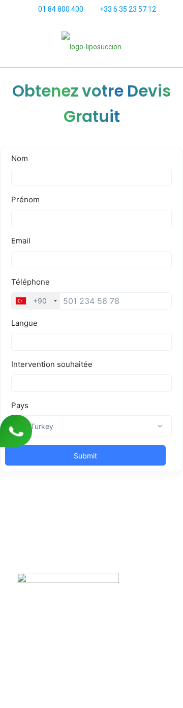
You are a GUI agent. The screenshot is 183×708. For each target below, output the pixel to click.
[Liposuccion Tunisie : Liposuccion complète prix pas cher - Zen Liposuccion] (91, 46)
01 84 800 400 (60, 9)
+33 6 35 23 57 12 (128, 9)
